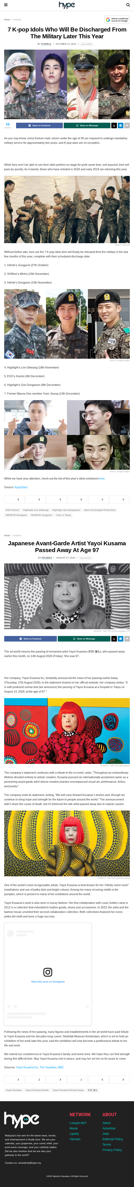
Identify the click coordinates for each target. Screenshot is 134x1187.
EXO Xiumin (12, 510)
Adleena (47, 558)
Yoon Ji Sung (63, 515)
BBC (61, 1067)
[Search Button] (128, 5)
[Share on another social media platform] (127, 125)
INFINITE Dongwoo (16, 515)
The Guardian (48, 1067)
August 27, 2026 (65, 558)
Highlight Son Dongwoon (66, 510)
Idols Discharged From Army (100, 510)
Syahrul (46, 44)
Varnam (75, 1139)
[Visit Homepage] (67, 5)
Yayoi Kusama (14, 1090)
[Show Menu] (6, 5)
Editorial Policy (112, 1139)
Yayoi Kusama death (37, 1090)
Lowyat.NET (78, 1123)
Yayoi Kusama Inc (27, 1067)
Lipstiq (74, 1133)
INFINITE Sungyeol (41, 515)
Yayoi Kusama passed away (68, 1090)
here (102, 478)
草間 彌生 (93, 1090)
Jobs (105, 1133)
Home (7, 19)
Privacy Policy (112, 1150)
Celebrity (17, 19)
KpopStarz (21, 487)
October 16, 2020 (66, 44)
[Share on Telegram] (120, 125)
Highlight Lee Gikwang (36, 510)
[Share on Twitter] (114, 125)
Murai (73, 1128)
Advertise (109, 1128)
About (106, 1123)
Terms (106, 1144)
